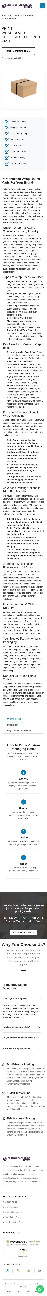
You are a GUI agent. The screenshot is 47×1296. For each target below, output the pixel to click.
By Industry (15, 16)
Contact (36, 1291)
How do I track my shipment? (16, 1048)
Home (4, 16)
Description (12, 725)
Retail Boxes (28, 16)
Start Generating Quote (18, 51)
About (9, 1291)
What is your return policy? (15, 998)
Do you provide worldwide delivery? (20, 1038)
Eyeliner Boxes (11, 1207)
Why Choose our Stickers (19, 730)
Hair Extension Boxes (14, 1222)
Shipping (27, 1291)
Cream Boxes (11, 1202)
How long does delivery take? (17, 1027)
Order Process (14, 719)
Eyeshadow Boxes (13, 1212)
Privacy (17, 1291)
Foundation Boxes (13, 1217)
